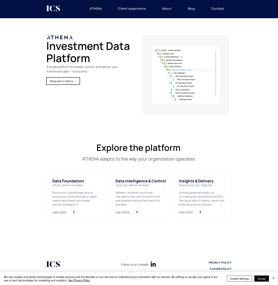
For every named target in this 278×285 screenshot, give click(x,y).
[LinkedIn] (153, 264)
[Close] (273, 278)
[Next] (74, 212)
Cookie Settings (239, 278)
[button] (95, 9)
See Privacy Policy (79, 280)
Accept (262, 278)
